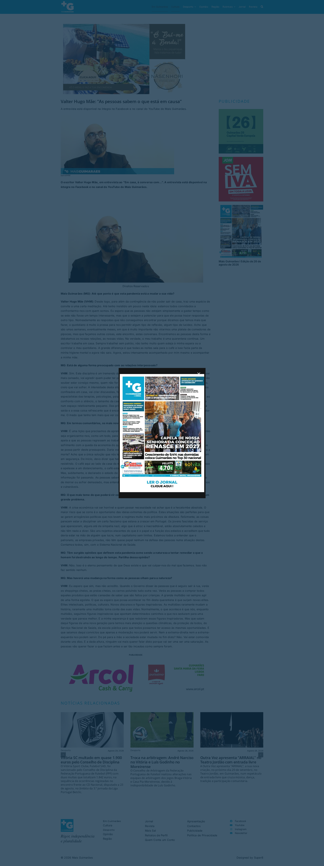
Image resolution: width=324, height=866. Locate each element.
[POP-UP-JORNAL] (162, 375)
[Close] (198, 373)
